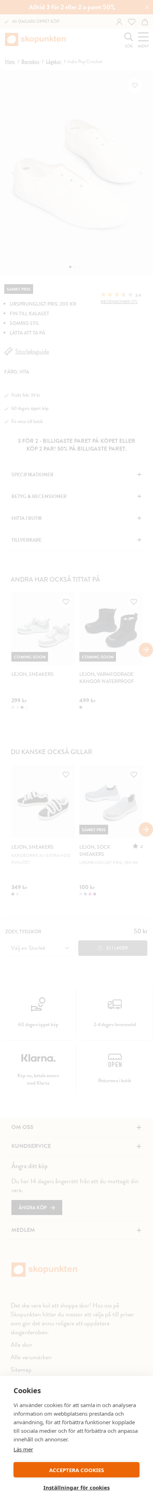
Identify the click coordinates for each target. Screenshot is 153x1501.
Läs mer (23, 1449)
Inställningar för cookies (76, 1487)
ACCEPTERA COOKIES (76, 1470)
